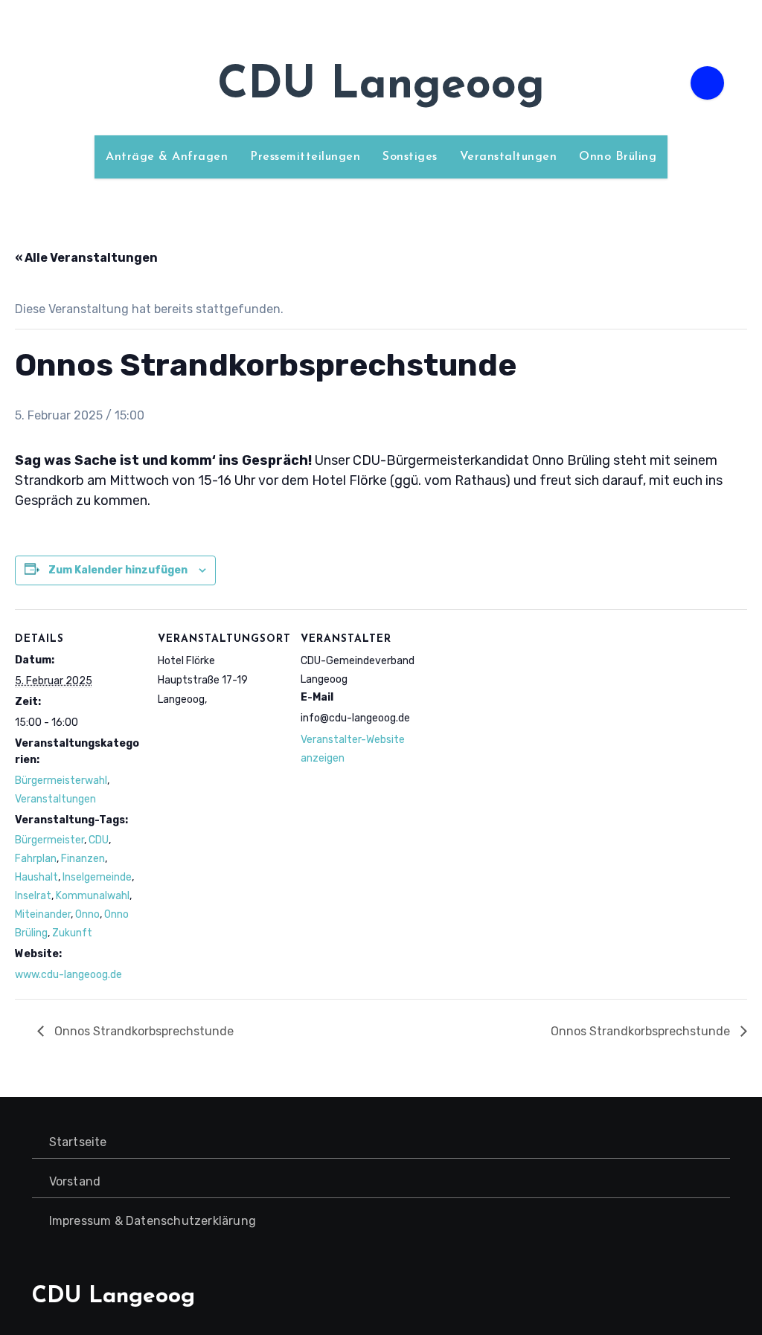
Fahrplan (36, 858)
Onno (87, 914)
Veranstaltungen (508, 157)
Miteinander (43, 914)
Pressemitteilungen (305, 157)
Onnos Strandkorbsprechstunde (142, 1031)
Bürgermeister (49, 840)
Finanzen (83, 858)
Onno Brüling (617, 157)
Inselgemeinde (97, 877)
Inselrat (33, 896)
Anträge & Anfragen (167, 157)
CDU (99, 840)
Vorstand (75, 1181)
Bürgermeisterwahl (61, 780)
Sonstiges (410, 157)
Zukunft (72, 933)
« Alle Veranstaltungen (86, 258)
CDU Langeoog (381, 86)
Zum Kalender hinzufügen (118, 570)
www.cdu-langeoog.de (68, 974)
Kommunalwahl (92, 896)
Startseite (78, 1142)
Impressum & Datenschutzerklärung (152, 1221)
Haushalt (36, 877)
